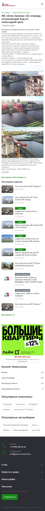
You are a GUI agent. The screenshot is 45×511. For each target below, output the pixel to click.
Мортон (34, 425)
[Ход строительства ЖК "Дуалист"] (7, 189)
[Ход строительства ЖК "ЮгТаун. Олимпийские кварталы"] (7, 266)
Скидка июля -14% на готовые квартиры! (27, 294)
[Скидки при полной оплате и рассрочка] (7, 211)
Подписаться (9, 497)
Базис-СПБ (36, 430)
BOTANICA (33, 404)
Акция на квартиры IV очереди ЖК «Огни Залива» (29, 226)
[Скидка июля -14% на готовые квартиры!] (7, 294)
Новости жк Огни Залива (21, 12)
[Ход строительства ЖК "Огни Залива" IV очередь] (7, 200)
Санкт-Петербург (8, 378)
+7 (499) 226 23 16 (18, 447)
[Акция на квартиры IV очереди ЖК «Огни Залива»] (7, 225)
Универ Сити (20, 404)
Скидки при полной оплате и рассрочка (26, 212)
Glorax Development (20, 430)
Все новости (6, 12)
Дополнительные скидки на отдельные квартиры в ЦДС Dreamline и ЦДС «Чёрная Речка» (28, 279)
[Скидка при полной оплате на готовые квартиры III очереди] (7, 238)
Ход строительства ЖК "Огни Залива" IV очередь (26, 198)
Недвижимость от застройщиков (31, 507)
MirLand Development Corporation (15, 425)
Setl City (6, 430)
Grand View (7, 404)
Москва (4, 372)
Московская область (9, 383)
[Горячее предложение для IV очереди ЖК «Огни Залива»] (7, 252)
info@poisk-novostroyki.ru (20, 454)
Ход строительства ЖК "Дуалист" (28, 186)
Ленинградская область (11, 389)
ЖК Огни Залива (9, 25)
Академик (6, 409)
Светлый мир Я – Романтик (23, 409)
